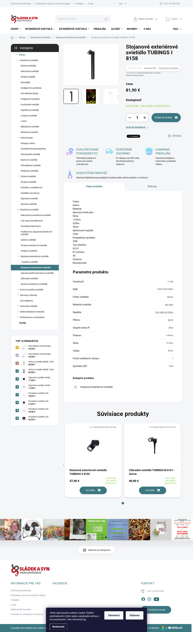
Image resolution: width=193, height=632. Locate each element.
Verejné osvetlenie (29, 251)
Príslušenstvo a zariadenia (32, 317)
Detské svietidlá (28, 77)
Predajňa (79, 3)
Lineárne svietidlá (29, 115)
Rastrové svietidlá (29, 160)
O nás (90, 3)
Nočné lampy (27, 138)
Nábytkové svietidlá (30, 126)
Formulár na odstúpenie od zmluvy (27, 614)
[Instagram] (149, 599)
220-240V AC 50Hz (164, 312)
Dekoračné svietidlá (30, 71)
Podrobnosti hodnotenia (168, 68)
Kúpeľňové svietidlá (30, 110)
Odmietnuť (114, 615)
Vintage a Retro (28, 143)
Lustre (24, 121)
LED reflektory (26, 301)
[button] (123, 503)
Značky (22, 323)
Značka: (135, 75)
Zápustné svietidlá (29, 198)
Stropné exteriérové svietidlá (34, 245)
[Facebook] (143, 599)
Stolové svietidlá (28, 176)
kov (166, 304)
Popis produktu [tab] (94, 186)
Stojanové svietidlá (29, 171)
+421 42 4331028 (155, 591)
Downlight (25, 82)
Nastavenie (58, 626)
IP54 (171, 327)
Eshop (22, 55)
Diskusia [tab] (152, 186)
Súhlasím (135, 615)
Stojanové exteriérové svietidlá (36, 267)
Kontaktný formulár (156, 610)
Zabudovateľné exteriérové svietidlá (37, 273)
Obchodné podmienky (21, 3)
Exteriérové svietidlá (29, 209)
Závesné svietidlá (29, 204)
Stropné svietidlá (28, 182)
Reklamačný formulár (21, 609)
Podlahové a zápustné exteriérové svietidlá (36, 233)
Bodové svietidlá (28, 66)
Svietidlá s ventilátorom (31, 187)
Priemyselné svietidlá (30, 154)
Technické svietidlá (28, 306)
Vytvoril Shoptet (151, 628)
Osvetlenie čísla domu (31, 226)
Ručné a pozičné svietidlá (31, 289)
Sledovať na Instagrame (99, 550)
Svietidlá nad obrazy (30, 193)
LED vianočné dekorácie (32, 221)
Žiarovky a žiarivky (28, 295)
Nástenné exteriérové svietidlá (35, 256)
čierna (170, 297)
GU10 (170, 320)
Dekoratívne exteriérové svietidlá (36, 215)
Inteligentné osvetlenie (31, 88)
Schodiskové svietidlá (31, 165)
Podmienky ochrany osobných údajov (53, 3)
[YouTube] (156, 599)
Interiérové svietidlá (29, 60)
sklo (171, 304)
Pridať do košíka (163, 117)
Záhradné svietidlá (29, 278)
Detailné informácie (136, 127)
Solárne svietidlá (28, 240)
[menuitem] (16, 29)
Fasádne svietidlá (29, 262)
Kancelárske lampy (29, 93)
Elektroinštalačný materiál (32, 312)
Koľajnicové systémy (30, 99)
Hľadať (106, 19)
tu (85, 619)
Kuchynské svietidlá (30, 104)
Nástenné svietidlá (29, 132)
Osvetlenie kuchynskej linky (33, 149)
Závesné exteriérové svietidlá (34, 284)
